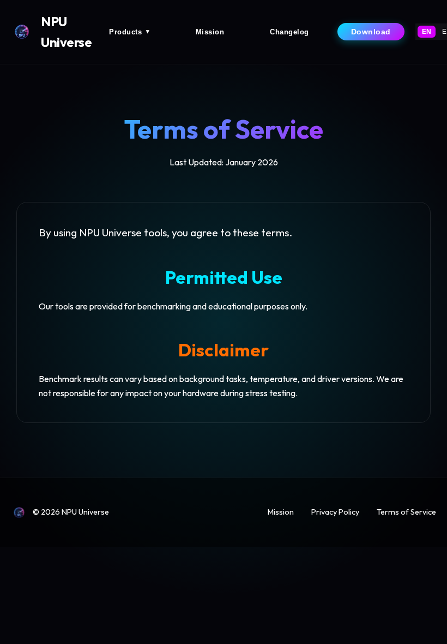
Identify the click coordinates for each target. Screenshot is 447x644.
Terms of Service (406, 512)
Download (371, 31)
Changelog (289, 32)
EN (426, 31)
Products (129, 32)
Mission (210, 32)
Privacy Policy (335, 512)
